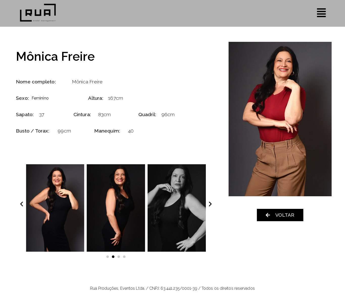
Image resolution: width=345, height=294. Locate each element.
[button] (21, 204)
